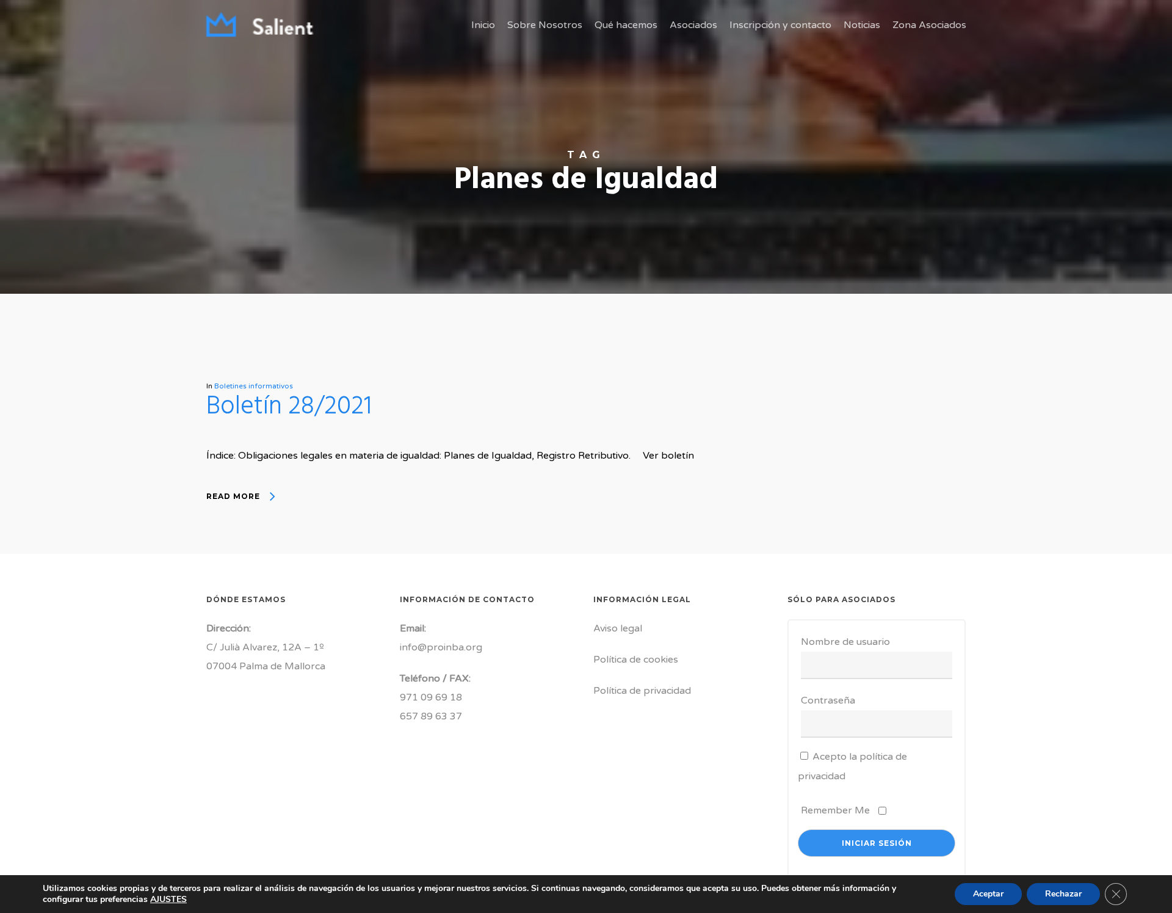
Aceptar (988, 894)
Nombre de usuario (845, 642)
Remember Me (835, 810)
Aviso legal (617, 628)
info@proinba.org (441, 647)
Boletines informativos (253, 386)
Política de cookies (635, 659)
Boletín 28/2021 (289, 407)
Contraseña (828, 700)
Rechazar (1063, 894)
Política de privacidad (642, 691)
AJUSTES (168, 899)
